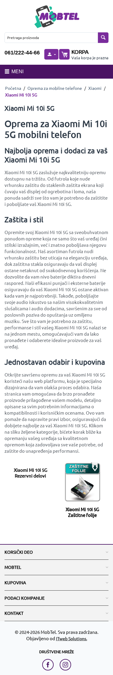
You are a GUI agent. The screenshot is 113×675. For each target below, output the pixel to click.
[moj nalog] (51, 54)
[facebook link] (49, 664)
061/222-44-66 (22, 53)
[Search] (103, 37)
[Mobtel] (56, 15)
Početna (13, 88)
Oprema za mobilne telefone (54, 88)
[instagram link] (65, 664)
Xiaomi (95, 88)
